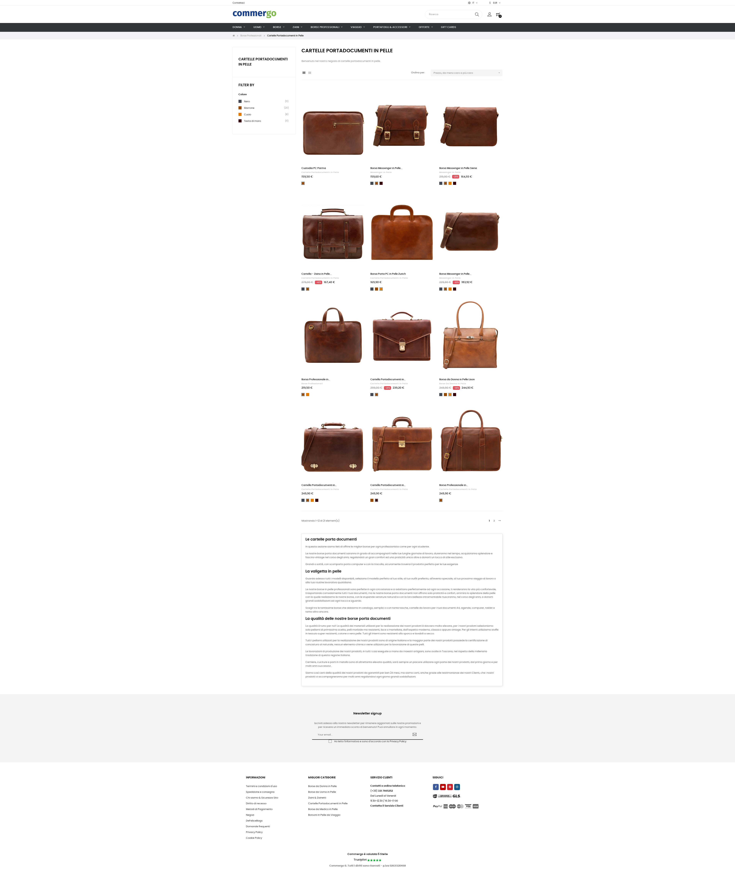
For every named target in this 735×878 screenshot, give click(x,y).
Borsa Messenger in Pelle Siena (458, 168)
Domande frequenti (258, 826)
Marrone (249, 108)
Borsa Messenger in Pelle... (386, 168)
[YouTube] (443, 787)
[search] (477, 14)
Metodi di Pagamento (259, 809)
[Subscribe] (414, 735)
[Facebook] (436, 787)
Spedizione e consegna (260, 792)
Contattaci (239, 3)
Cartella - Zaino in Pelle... (316, 274)
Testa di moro (252, 121)
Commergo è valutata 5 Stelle (367, 854)
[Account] (489, 14)
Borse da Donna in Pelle (452, 384)
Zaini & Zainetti (317, 798)
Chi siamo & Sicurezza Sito (262, 798)
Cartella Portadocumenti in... (388, 379)
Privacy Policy (398, 741)
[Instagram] (457, 787)
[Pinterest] (450, 787)
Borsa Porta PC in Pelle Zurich (388, 274)
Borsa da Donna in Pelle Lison (457, 379)
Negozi (250, 815)
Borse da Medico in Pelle (323, 809)
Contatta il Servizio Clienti (386, 806)
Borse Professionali (312, 384)
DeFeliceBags (254, 821)
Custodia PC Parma (313, 168)
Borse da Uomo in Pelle (322, 792)
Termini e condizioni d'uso (261, 786)
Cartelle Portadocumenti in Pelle (320, 172)
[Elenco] (309, 73)
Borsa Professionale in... (315, 379)
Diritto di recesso (256, 803)
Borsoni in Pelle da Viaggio (324, 815)
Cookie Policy (254, 838)
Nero (247, 101)
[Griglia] (303, 73)
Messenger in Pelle (381, 172)
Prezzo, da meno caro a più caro (467, 72)
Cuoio (247, 114)
